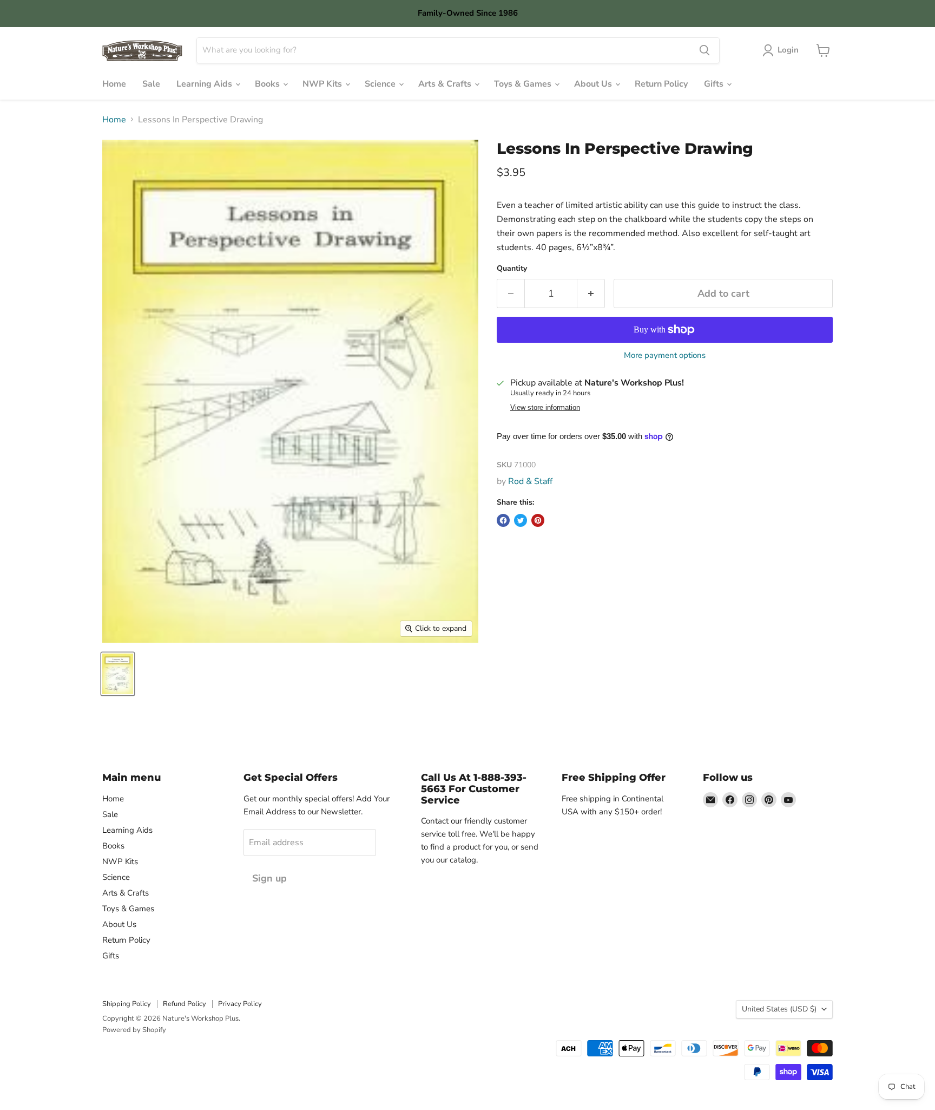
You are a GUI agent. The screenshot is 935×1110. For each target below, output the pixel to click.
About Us (594, 84)
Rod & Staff (530, 481)
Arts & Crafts (445, 84)
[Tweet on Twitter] (520, 520)
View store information (545, 408)
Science (381, 84)
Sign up (269, 878)
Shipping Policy (126, 1004)
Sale (151, 84)
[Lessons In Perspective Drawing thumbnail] (117, 673)
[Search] (704, 50)
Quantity (512, 268)
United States (779, 1009)
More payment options (665, 355)
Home (114, 84)
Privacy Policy (240, 1004)
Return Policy (661, 84)
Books (268, 84)
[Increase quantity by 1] (591, 294)
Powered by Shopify (134, 1030)
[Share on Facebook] (503, 520)
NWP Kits (323, 84)
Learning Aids (205, 84)
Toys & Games (524, 84)
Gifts (715, 84)
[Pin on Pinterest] (537, 520)
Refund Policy (184, 1004)
